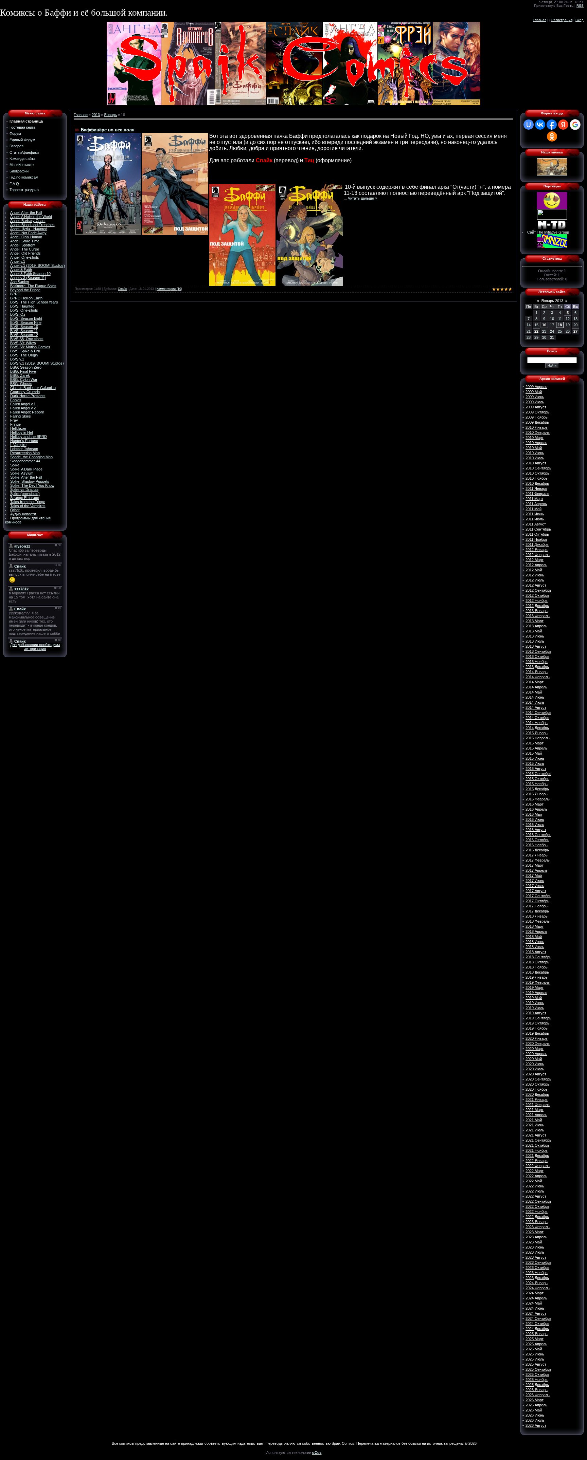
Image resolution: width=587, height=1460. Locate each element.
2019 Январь (537, 977)
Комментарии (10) (169, 289)
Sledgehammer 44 (25, 461)
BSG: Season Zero (25, 367)
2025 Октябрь (537, 1374)
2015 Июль (535, 763)
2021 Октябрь (537, 1145)
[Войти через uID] (528, 124)
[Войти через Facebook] (552, 124)
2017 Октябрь (537, 901)
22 (536, 331)
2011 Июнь (535, 514)
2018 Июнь (535, 942)
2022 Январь (537, 1161)
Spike (14, 465)
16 (544, 325)
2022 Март (535, 1171)
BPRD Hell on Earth (26, 298)
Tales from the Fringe (27, 502)
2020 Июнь (535, 1064)
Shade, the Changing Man (31, 457)
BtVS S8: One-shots (26, 339)
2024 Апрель (536, 1298)
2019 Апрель (536, 993)
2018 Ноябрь (537, 967)
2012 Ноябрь (537, 600)
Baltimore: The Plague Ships (33, 286)
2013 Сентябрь (538, 651)
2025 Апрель (536, 1344)
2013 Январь (537, 611)
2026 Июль (535, 1420)
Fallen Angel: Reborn (27, 412)
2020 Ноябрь (537, 1089)
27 (575, 331)
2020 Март (535, 1049)
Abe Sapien (19, 282)
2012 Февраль (538, 555)
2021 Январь (537, 1099)
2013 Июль (535, 641)
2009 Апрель (536, 387)
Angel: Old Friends (25, 253)
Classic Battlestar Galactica (33, 388)
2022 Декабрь (537, 1217)
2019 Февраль (538, 982)
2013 (96, 115)
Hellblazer (18, 428)
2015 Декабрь (537, 789)
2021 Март (535, 1110)
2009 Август (536, 407)
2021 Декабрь (537, 1155)
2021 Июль (535, 1130)
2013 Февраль (538, 616)
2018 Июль (535, 947)
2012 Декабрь (537, 606)
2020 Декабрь (537, 1094)
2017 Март (535, 865)
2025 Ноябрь (537, 1380)
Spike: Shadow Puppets (29, 481)
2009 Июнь (535, 397)
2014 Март (535, 682)
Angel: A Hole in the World (31, 217)
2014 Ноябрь (537, 723)
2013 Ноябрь (537, 662)
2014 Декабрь (537, 728)
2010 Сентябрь (538, 468)
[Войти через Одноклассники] (552, 136)
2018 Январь (537, 916)
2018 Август (536, 952)
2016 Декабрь (537, 850)
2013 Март (535, 621)
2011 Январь (536, 488)
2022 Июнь (535, 1186)
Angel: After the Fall (26, 212)
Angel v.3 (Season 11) (28, 278)
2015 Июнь (535, 758)
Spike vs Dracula (24, 489)
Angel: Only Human (26, 237)
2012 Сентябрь (538, 590)
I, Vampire (18, 445)
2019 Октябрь (537, 1023)
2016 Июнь (535, 819)
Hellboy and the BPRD (28, 437)
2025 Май (534, 1349)
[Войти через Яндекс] (563, 124)
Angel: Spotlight (22, 245)
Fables (15, 400)
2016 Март (535, 804)
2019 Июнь (535, 1003)
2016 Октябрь (537, 840)
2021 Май (534, 1120)
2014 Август (536, 707)
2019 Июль (535, 1008)
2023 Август (536, 1257)
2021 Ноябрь (537, 1150)
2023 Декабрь (537, 1278)
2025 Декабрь (537, 1385)
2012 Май (534, 570)
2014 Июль (535, 702)
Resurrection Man (25, 453)
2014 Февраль (538, 677)
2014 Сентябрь (538, 712)
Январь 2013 (552, 301)
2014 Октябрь (537, 718)
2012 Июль (535, 580)
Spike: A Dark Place (26, 469)
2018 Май (534, 937)
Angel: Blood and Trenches (32, 225)
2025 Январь (537, 1334)
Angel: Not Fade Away (28, 233)
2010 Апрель (536, 443)
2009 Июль (535, 402)
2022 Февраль (538, 1166)
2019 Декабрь (537, 1033)
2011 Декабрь (537, 544)
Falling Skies (20, 416)
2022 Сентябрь (538, 1201)
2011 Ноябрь (536, 539)
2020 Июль (535, 1069)
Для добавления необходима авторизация (35, 647)
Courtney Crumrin (25, 392)
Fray (14, 420)
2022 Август (536, 1196)
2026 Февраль (538, 1395)
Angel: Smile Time (24, 241)
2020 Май (534, 1059)
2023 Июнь (535, 1247)
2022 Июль (535, 1191)
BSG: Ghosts (21, 384)
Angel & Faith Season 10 (30, 274)
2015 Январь (537, 733)
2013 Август (536, 646)
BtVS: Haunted (22, 306)
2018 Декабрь (537, 972)
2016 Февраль (538, 799)
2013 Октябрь (537, 656)
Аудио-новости (23, 514)
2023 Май (534, 1242)
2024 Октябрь (537, 1324)
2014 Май (534, 692)
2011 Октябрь (537, 534)
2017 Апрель (536, 870)
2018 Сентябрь (538, 957)
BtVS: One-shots (24, 310)
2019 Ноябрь (537, 1028)
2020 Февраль (538, 1043)
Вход (579, 20)
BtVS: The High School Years (34, 302)
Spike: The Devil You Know (32, 485)
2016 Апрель (536, 809)
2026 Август (536, 1425)
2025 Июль (535, 1359)
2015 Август (536, 768)
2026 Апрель (536, 1405)
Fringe (15, 424)
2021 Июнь (535, 1125)
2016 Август (536, 830)
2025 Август (536, 1364)
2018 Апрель (536, 931)
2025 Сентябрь (538, 1369)
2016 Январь (537, 794)
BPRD (15, 294)
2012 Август (536, 585)
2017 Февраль (538, 860)
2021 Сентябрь (538, 1140)
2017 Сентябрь (538, 896)
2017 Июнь (535, 881)
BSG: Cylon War (23, 379)
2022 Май (534, 1181)
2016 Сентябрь (538, 835)
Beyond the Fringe (25, 290)
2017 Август (536, 891)
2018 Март (535, 926)
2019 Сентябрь (538, 1018)
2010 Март (535, 438)
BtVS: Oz (17, 314)
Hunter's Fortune (24, 441)
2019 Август (536, 1013)
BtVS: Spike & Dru (25, 351)
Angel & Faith (21, 269)
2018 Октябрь (537, 962)
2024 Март (535, 1293)
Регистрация (561, 20)
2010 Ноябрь (537, 478)
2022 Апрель (536, 1176)
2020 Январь (537, 1038)
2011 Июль (535, 519)
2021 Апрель (536, 1115)
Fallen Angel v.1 (23, 404)
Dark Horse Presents (28, 396)
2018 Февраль (538, 921)
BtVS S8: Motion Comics (30, 347)
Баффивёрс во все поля (108, 129)
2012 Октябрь (537, 595)
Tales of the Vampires (28, 506)
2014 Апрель (536, 687)
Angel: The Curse (24, 249)
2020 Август (536, 1074)
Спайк (122, 289)
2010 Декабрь (537, 483)
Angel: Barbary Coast (28, 221)
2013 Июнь (535, 636)
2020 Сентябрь (538, 1079)
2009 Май (534, 392)
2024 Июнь (535, 1308)
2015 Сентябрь (538, 774)
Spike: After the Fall (26, 477)
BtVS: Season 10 (24, 327)
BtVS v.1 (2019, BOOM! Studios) (37, 363)
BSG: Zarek (20, 375)
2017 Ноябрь (537, 906)
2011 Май (533, 509)
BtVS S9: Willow (23, 343)
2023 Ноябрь (537, 1273)
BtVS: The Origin (24, 355)
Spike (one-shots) (25, 494)
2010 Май (534, 448)
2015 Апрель (536, 748)
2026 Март (535, 1400)
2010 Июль (535, 458)
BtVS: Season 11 (24, 331)
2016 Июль (535, 825)
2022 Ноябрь (537, 1211)
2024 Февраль (538, 1288)
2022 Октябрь (537, 1206)
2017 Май (534, 875)
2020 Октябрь (537, 1084)
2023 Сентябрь (538, 1262)
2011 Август (536, 524)
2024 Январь (537, 1283)
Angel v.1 (17, 261)
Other (15, 510)
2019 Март (535, 987)
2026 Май (534, 1410)
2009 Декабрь (537, 422)
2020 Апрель (536, 1054)
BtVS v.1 (17, 359)
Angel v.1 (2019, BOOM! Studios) (37, 265)
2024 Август (536, 1313)
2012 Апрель (536, 565)
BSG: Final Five (23, 371)
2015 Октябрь (537, 779)
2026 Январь (537, 1390)
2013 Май (534, 631)
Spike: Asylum (21, 473)
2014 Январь (537, 672)
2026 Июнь (535, 1415)
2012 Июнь (535, 575)
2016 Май (534, 814)
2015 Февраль (538, 738)
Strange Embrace (24, 498)
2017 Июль (535, 886)
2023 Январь (537, 1222)
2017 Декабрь (537, 911)
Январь (110, 115)
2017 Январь (537, 855)
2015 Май (534, 753)
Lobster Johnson (24, 449)
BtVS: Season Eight (26, 318)
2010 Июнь (535, 453)
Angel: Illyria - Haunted (28, 229)
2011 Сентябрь (538, 529)
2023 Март (535, 1232)
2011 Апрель (536, 504)
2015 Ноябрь (537, 784)
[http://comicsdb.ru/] (552, 208)
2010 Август (536, 463)
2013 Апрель (536, 626)
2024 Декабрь (537, 1329)
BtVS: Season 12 (24, 335)
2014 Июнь (535, 697)
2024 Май (534, 1303)
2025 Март (535, 1339)
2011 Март (534, 499)
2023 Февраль (538, 1227)
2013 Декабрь (537, 667)
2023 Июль (535, 1252)
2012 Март (535, 560)
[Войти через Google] (575, 124)
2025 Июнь (535, 1354)
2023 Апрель (536, 1237)
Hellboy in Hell (21, 432)
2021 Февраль (538, 1105)
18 (560, 325)
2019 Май (534, 998)
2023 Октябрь (537, 1267)
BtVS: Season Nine (25, 322)
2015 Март (535, 743)
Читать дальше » (362, 198)
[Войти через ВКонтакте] (540, 124)
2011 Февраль (537, 494)
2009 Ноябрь (537, 417)
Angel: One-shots (24, 257)
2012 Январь (537, 550)
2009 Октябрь (537, 412)
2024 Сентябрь (538, 1318)
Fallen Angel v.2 (23, 408)
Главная (539, 20)
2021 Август (536, 1135)
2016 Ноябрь (537, 845)
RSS (580, 5)
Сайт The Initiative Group (548, 232)
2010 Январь (537, 427)
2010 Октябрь (537, 473)
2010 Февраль (538, 432)
